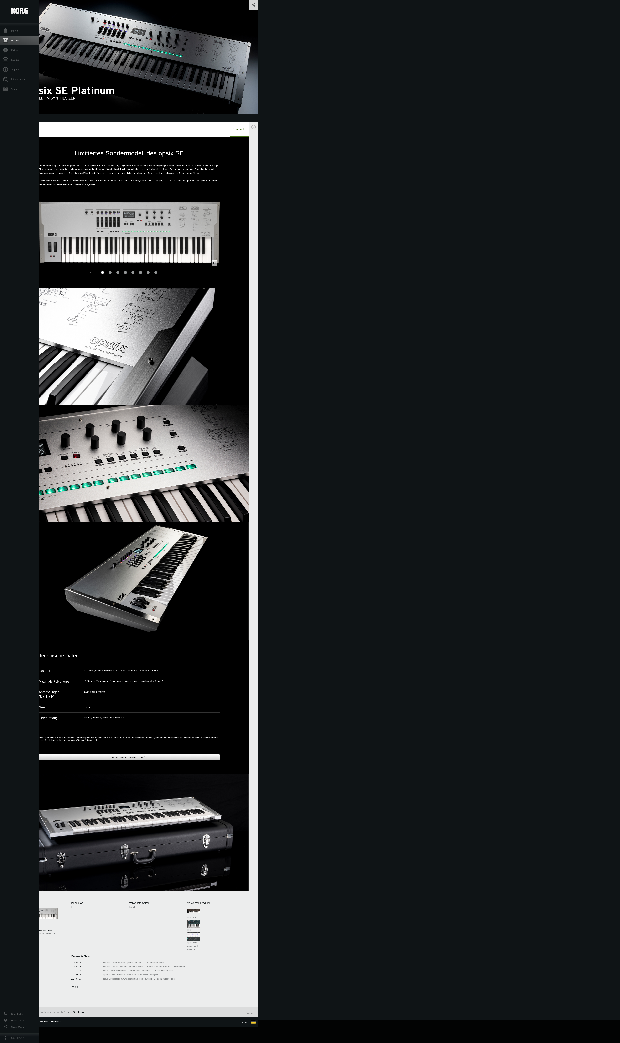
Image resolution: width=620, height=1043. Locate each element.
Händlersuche (18, 79)
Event (256, 184)
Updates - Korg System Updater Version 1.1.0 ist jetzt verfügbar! (133, 962)
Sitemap (249, 1013)
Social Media (17, 1027)
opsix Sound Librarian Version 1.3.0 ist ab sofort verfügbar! (130, 975)
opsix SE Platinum (76, 1012)
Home (14, 30)
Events (15, 59)
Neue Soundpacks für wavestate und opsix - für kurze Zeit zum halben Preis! (139, 979)
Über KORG (17, 1038)
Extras (14, 50)
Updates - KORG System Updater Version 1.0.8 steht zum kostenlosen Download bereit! (144, 966)
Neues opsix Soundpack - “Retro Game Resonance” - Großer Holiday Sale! (138, 970)
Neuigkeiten (17, 1014)
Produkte (16, 40)
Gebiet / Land (18, 1020)
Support (15, 69)
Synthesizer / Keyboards (51, 1012)
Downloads (134, 907)
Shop (14, 89)
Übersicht (239, 129)
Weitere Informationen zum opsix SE (129, 757)
